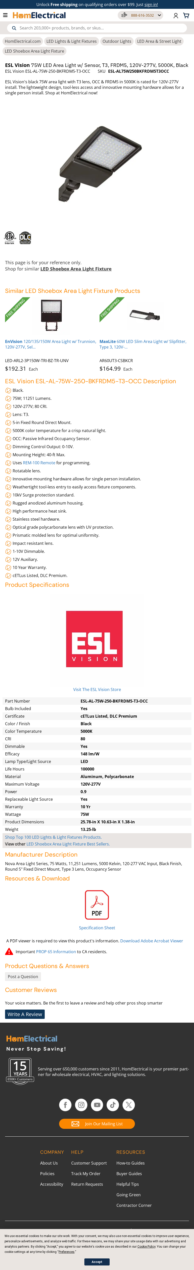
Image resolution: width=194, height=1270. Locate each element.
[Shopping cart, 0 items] (187, 15)
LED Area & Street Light (159, 41)
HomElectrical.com (23, 41)
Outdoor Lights (117, 41)
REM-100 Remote (39, 463)
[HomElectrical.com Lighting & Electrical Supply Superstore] (31, 1039)
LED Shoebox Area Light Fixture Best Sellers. (68, 844)
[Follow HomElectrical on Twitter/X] (129, 1105)
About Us (49, 1163)
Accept (97, 1262)
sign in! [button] (151, 4)
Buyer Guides (129, 1173)
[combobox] (97, 28)
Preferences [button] (67, 1252)
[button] (8, 15)
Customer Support (89, 1163)
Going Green (128, 1195)
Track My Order (86, 1173)
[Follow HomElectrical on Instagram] (81, 1105)
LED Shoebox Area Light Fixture (34, 51)
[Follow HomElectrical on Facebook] (65, 1105)
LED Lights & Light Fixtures (71, 41)
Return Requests (87, 1184)
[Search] (14, 28)
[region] (97, 237)
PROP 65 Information (56, 951)
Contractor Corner (134, 1205)
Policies (47, 1173)
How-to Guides (130, 1163)
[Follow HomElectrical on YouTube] (97, 1105)
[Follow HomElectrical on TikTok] (113, 1105)
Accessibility (51, 1184)
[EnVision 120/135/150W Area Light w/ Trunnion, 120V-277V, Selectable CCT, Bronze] (51, 316)
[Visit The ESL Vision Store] (97, 640)
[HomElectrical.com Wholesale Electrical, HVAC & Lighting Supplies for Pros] (39, 15)
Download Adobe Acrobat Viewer (151, 941)
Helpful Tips (127, 1184)
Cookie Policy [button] (146, 1246)
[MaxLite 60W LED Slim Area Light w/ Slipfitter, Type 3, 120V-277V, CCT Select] (145, 316)
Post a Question (23, 976)
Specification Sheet (97, 928)
